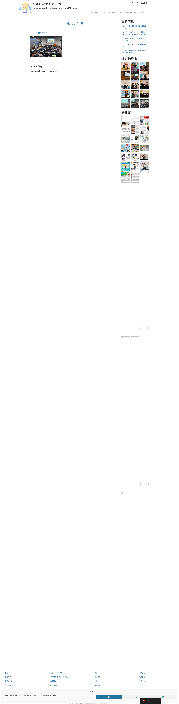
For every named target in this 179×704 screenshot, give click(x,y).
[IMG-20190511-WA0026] (135, 75)
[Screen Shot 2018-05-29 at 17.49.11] (144, 75)
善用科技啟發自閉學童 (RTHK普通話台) (134, 46)
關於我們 (112, 12)
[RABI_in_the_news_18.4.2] (125, 570)
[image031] (144, 405)
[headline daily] (144, 148)
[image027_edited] (135, 166)
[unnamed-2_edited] (144, 166)
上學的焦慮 (53, 685)
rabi (52, 33)
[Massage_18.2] (135, 129)
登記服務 (144, 3)
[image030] (125, 258)
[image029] (125, 166)
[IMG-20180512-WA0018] (135, 103)
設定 (162, 697)
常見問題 (97, 685)
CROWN (104, 12)
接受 (109, 697)
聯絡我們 (129, 12)
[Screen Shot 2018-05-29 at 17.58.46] (135, 138)
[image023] (144, 129)
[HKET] (135, 120)
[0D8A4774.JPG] (144, 84)
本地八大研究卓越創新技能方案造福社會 (134, 27)
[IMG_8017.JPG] (144, 103)
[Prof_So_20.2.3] (144, 120)
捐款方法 (121, 12)
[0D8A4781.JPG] (144, 94)
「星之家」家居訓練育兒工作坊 (60, 677)
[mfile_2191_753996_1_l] (125, 66)
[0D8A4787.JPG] (125, 94)
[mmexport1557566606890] (144, 66)
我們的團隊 (8, 681)
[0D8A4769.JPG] (135, 84)
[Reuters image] (125, 120)
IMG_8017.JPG (74, 23)
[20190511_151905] (125, 75)
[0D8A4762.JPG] (135, 94)
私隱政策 (52, 695)
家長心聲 (8, 685)
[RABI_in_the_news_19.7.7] (125, 414)
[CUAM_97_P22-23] (135, 157)
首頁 (91, 12)
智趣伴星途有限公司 (47, 4)
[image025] (135, 258)
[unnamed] (135, 175)
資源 (135, 12)
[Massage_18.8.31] (125, 129)
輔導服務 (53, 681)
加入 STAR (142, 681)
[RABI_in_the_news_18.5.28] (144, 561)
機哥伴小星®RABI (56, 673)
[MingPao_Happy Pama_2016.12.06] (125, 138)
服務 (96, 12)
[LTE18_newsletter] (125, 148)
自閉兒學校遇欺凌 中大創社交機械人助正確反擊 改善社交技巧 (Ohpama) (135, 33)
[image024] (144, 249)
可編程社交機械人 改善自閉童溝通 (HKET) (134, 39)
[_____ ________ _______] (135, 148)
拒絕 (135, 697)
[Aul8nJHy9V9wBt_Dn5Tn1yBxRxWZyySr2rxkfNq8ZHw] (125, 84)
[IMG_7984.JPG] (125, 103)
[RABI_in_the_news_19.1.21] (135, 414)
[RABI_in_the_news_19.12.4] (144, 157)
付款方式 (97, 681)
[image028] (125, 175)
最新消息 (143, 12)
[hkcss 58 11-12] (125, 157)
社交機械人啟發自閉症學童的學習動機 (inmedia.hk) (134, 52)
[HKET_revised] (144, 138)
